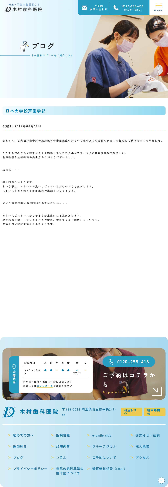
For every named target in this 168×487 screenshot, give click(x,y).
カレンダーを (45, 385)
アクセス (142, 457)
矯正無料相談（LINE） (109, 468)
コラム (61, 457)
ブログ (18, 457)
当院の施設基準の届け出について (70, 471)
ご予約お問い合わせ (99, 7)
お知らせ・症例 (148, 435)
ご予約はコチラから (129, 383)
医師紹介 (20, 446)
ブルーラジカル (104, 446)
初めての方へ (23, 435)
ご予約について (104, 457)
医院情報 (63, 435)
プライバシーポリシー (30, 468)
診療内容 (63, 446)
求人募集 (142, 446)
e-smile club (101, 435)
